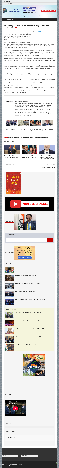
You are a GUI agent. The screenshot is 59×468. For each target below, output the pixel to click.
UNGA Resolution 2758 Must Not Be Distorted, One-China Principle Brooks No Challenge (46, 157)
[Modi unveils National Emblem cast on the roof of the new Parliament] (9, 328)
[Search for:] (29, 240)
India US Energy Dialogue (13, 137)
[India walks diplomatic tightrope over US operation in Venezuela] (29, 149)
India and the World (13, 125)
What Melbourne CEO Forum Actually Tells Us (10, 129)
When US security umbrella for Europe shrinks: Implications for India (30, 299)
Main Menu (10, 19)
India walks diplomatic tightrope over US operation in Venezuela (35, 129)
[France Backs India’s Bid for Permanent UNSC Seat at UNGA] (9, 312)
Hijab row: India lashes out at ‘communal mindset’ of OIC (28, 336)
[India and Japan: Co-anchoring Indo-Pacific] (9, 267)
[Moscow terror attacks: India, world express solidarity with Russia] (9, 320)
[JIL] (56, 462)
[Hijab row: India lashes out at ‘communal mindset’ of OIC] (9, 337)
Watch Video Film (10, 394)
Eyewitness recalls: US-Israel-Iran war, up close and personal (23, 129)
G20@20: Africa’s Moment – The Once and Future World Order (47, 129)
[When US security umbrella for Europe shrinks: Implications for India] (9, 299)
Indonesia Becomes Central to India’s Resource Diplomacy (28, 283)
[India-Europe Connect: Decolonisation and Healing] (9, 275)
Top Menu (7, 1)
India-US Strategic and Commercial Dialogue (38, 137)
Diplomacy (39, 125)
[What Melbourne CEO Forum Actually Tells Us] (9, 291)
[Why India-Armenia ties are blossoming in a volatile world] (12, 149)
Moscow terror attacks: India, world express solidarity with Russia (30, 320)
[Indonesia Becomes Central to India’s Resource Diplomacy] (9, 283)
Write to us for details (6, 465)
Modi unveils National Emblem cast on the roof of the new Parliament (31, 328)
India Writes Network (13, 437)
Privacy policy (13, 465)
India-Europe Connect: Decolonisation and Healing (26, 275)
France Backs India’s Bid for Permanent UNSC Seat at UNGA (29, 312)
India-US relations (24, 137)
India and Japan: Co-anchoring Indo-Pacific (24, 267)
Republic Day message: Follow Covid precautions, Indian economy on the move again (34, 344)
